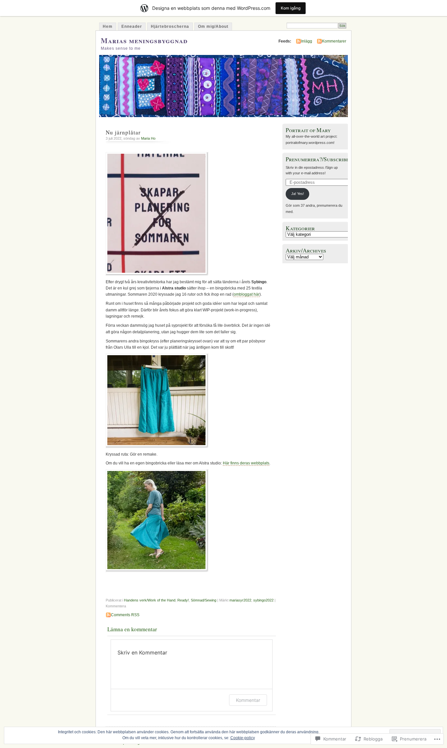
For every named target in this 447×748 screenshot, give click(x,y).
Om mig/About (213, 26)
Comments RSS (125, 615)
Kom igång (290, 8)
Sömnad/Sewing (203, 600)
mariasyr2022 (240, 600)
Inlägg (306, 41)
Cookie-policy (242, 738)
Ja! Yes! (297, 194)
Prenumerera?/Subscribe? (318, 159)
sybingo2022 (263, 600)
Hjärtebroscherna (170, 26)
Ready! (183, 600)
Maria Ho (148, 138)
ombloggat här (246, 294)
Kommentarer (334, 41)
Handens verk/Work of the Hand (149, 600)
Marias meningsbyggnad (144, 40)
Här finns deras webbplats (246, 463)
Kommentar (248, 700)
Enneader (131, 26)
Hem (108, 26)
